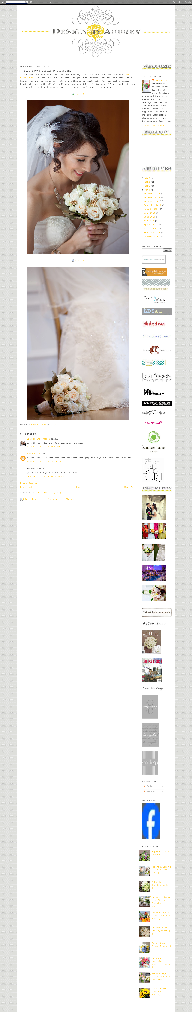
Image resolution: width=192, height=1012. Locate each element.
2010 (148, 190)
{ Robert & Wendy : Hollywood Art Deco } (160, 870)
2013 (148, 178)
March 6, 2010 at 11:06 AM (44, 462)
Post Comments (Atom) (49, 493)
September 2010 (153, 205)
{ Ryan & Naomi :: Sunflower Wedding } (160, 992)
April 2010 (150, 225)
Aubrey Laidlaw (162, 80)
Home (78, 487)
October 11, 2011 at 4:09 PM (45, 477)
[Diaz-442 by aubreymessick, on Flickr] (78, 261)
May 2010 (149, 221)
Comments (150, 791)
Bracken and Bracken (38, 439)
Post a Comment (28, 483)
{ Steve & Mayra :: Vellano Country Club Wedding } (160, 977)
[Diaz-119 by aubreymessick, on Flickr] (78, 254)
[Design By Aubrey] (151, 839)
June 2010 (150, 217)
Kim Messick (33, 454)
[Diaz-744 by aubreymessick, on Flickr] (78, 94)
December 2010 (152, 193)
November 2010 (152, 197)
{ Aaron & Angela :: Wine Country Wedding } (160, 916)
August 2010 (151, 209)
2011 (148, 186)
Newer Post (26, 487)
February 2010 (152, 232)
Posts (149, 786)
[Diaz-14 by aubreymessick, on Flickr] (78, 420)
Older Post (130, 487)
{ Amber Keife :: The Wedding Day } (160, 885)
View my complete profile (155, 125)
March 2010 (150, 229)
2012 (148, 182)
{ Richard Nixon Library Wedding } (160, 931)
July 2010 (150, 213)
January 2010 (152, 236)
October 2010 (152, 201)
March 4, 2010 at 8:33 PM (43, 447)
